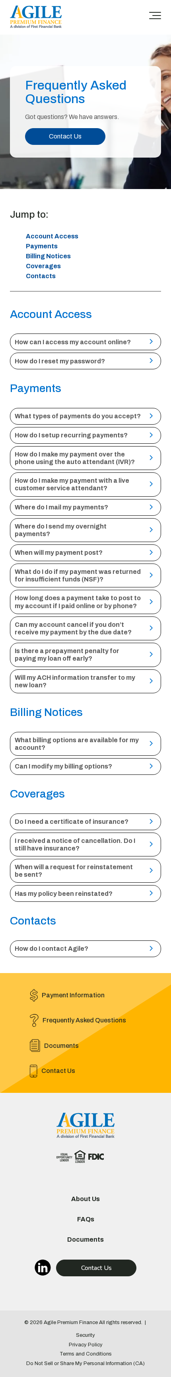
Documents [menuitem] (85, 1239)
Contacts (41, 276)
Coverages (43, 266)
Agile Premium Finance (71, 1322)
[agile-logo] (36, 17)
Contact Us (65, 136)
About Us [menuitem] (85, 1199)
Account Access (52, 236)
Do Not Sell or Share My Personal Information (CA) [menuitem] (85, 1363)
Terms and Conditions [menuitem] (86, 1354)
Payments (42, 246)
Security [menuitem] (85, 1335)
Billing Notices (48, 256)
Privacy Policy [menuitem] (86, 1345)
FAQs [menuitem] (85, 1219)
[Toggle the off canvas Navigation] (155, 17)
